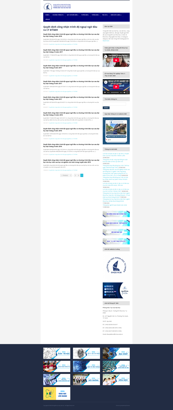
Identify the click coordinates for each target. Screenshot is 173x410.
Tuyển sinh (85, 15)
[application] (116, 86)
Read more (106, 41)
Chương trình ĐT (58, 15)
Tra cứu (105, 15)
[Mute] (124, 92)
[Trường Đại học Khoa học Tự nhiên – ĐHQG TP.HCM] (57, 6)
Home (47, 15)
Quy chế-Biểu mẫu (72, 15)
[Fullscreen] (127, 92)
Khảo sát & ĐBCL (116, 15)
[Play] (105, 92)
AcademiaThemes (125, 405)
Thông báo (95, 15)
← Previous (64, 175)
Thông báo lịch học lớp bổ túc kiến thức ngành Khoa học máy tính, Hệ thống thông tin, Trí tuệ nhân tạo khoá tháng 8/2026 (116, 195)
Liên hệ (47, 19)
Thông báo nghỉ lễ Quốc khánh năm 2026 (115, 205)
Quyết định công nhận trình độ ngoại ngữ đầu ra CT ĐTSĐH (63, 44)
